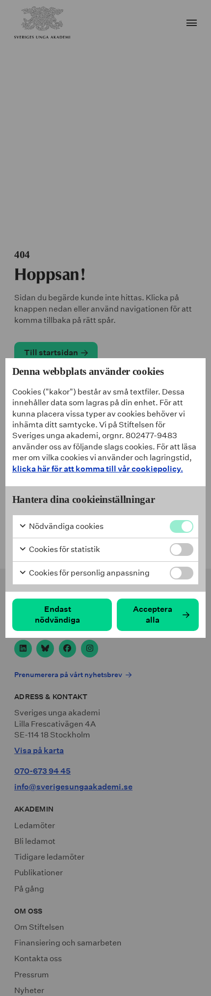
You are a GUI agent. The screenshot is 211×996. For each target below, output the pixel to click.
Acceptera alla (152, 614)
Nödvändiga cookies (65, 526)
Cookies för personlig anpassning (88, 572)
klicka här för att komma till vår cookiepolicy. (97, 468)
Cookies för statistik (63, 549)
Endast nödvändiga (57, 614)
